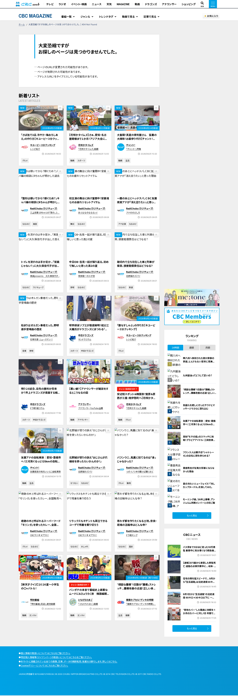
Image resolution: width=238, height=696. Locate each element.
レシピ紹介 (35, 149)
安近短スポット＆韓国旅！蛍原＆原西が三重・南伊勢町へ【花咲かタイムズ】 (136, 397)
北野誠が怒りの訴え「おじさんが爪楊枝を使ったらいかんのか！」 (88, 459)
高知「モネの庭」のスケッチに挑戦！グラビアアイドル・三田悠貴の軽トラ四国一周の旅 (199, 440)
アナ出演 (122, 224)
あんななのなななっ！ (88, 212)
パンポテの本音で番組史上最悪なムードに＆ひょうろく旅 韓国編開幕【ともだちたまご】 (88, 593)
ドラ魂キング (131, 535)
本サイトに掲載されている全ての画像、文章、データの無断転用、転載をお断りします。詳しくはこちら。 (69, 661)
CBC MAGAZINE (35, 15)
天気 (109, 4)
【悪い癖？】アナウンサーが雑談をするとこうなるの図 (88, 390)
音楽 (24, 351)
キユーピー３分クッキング (42, 145)
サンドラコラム (84, 339)
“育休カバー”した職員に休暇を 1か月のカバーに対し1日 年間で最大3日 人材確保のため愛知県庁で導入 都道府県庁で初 (199, 614)
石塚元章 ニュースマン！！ (41, 339)
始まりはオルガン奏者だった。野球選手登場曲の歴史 (40, 327)
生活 (127, 160)
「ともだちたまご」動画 (88, 604)
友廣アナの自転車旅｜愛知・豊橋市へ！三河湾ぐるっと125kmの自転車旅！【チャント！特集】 (41, 461)
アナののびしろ (133, 212)
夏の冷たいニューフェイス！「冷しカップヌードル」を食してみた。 (199, 485)
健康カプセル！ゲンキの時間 (139, 599)
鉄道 (131, 287)
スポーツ (81, 160)
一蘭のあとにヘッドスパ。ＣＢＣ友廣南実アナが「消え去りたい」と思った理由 (137, 202)
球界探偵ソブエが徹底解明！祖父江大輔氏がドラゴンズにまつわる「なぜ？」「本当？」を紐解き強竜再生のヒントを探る (89, 331)
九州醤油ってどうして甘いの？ (197, 375)
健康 (127, 615)
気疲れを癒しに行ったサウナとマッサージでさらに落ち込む (199, 407)
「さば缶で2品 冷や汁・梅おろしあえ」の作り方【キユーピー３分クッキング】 (40, 138)
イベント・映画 (79, 4)
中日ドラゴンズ (85, 335)
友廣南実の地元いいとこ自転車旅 (45, 471)
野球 (72, 287)
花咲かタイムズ (85, 145)
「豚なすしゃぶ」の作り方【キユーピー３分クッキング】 (136, 327)
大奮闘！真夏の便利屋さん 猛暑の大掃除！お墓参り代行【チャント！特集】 (137, 138)
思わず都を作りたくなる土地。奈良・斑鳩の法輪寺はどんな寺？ (137, 522)
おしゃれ (84, 546)
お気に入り (212, 16)
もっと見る (192, 515)
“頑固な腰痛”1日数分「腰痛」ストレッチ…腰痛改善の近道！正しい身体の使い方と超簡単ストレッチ (136, 588)
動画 (137, 4)
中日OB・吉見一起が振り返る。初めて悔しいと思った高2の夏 (89, 263)
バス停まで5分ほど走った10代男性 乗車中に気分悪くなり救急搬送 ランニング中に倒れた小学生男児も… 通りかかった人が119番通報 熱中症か (199, 554)
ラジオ (62, 4)
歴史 (131, 546)
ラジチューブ (38, 287)
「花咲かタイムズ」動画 (88, 149)
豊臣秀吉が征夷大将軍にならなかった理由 (198, 470)
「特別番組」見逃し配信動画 (42, 604)
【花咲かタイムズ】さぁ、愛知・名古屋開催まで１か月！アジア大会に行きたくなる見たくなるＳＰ (88, 138)
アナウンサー (169, 4)
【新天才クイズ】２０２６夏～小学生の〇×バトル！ (40, 586)
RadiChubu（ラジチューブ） (43, 208)
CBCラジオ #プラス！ (39, 535)
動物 (129, 483)
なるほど (26, 224)
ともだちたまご (85, 599)
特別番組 (34, 599)
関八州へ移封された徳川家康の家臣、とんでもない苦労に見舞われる (199, 361)
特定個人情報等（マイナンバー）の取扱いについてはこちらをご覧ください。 (56, 657)
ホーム (22, 24)
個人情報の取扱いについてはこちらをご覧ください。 (45, 653)
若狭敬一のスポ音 (86, 276)
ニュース (97, 4)
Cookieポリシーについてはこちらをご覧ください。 (44, 665)
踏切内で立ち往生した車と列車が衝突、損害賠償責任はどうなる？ (135, 263)
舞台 (72, 224)
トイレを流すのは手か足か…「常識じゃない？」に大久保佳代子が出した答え (40, 265)
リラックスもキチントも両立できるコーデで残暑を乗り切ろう (88, 522)
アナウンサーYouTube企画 (90, 408)
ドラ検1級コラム (37, 408)
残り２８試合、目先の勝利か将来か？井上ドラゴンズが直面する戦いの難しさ (40, 392)
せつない (74, 483)
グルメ (25, 160)
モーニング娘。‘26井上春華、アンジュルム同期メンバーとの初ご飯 (199, 501)
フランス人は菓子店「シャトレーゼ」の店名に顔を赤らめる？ (198, 454)
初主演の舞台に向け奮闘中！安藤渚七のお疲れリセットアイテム (89, 200)
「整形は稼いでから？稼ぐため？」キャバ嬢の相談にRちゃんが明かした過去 (40, 202)
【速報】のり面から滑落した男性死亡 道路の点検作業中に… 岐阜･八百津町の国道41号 (199, 566)
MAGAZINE (123, 4)
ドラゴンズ (151, 4)
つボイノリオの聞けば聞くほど (139, 471)
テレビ (50, 4)
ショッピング (188, 4)
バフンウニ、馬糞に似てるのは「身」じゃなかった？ (136, 459)
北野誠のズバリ (133, 276)
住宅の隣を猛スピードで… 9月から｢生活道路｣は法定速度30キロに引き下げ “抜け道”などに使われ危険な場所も (199, 583)
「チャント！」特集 (133, 149)
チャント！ (130, 145)
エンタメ (32, 615)
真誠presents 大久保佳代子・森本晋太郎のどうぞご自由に (44, 277)
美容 (35, 224)
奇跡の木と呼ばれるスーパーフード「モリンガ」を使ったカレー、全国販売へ (41, 524)
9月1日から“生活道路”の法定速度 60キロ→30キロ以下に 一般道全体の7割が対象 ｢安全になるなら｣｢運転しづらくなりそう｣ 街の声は (199, 601)
